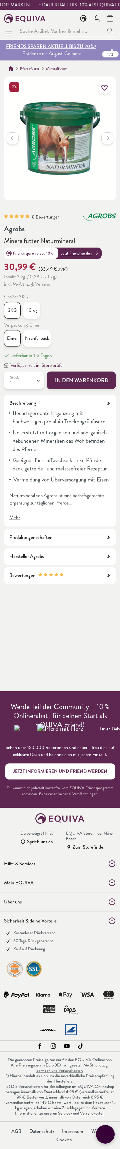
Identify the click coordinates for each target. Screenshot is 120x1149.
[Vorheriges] (13, 138)
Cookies (64, 1139)
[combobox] (62, 31)
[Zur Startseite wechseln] (25, 18)
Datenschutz (41, 1131)
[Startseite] (10, 68)
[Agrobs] (99, 220)
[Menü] (10, 31)
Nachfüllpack (37, 338)
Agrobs (14, 228)
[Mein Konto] (97, 18)
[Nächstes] (107, 138)
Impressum (72, 1131)
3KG (12, 310)
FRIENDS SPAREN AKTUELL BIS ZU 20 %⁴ (51, 46)
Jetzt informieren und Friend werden (60, 771)
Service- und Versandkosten (59, 1070)
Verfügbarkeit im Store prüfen (37, 365)
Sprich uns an (40, 841)
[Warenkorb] (110, 18)
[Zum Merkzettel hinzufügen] (105, 88)
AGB (16, 1131)
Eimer (12, 338)
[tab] (60, 460)
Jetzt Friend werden (76, 253)
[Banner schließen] (112, 50)
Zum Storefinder (89, 847)
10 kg (32, 310)
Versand (42, 284)
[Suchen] (110, 31)
